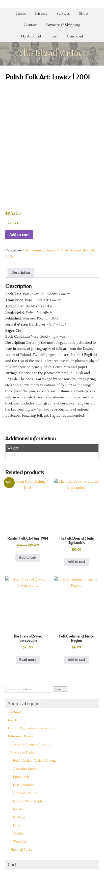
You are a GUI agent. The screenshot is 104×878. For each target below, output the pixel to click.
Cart (54, 36)
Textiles (18, 833)
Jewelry (13, 720)
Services (63, 13)
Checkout (75, 36)
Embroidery (21, 777)
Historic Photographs (28, 801)
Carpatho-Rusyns (25, 768)
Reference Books (20, 736)
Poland (76, 250)
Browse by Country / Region (30, 744)
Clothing (14, 712)
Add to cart (19, 234)
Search (60, 689)
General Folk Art (57, 250)
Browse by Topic (22, 752)
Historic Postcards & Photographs (32, 728)
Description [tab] (20, 273)
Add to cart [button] (27, 557)
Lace (16, 825)
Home (21, 13)
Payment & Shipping (63, 25)
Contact (30, 25)
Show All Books (21, 849)
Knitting (19, 817)
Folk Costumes (33, 250)
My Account (31, 36)
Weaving (19, 841)
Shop (83, 13)
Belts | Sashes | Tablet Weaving (35, 760)
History (41, 13)
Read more (27, 660)
